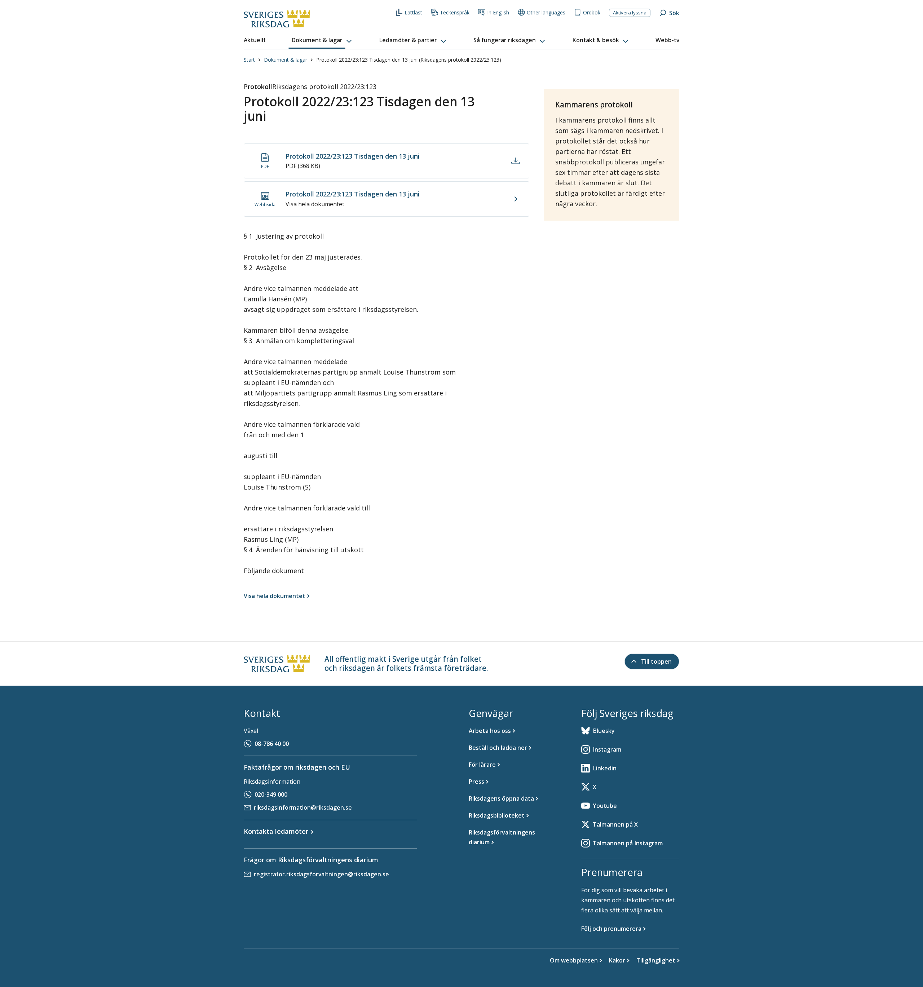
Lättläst (413, 12)
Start (249, 59)
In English (498, 12)
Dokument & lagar (285, 59)
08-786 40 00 (272, 744)
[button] (322, 40)
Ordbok (591, 12)
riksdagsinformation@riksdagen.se (303, 807)
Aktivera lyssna (629, 12)
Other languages (546, 12)
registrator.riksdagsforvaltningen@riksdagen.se (321, 874)
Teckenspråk (454, 12)
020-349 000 (271, 794)
